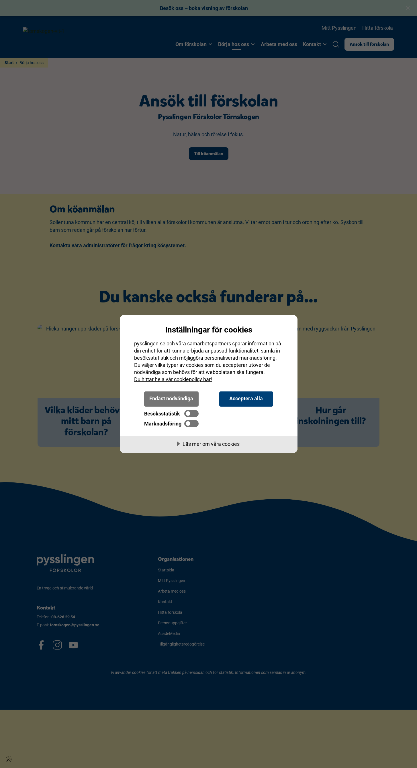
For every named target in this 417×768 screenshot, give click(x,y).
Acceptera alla (246, 398)
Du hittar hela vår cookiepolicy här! (173, 379)
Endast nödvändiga (171, 398)
